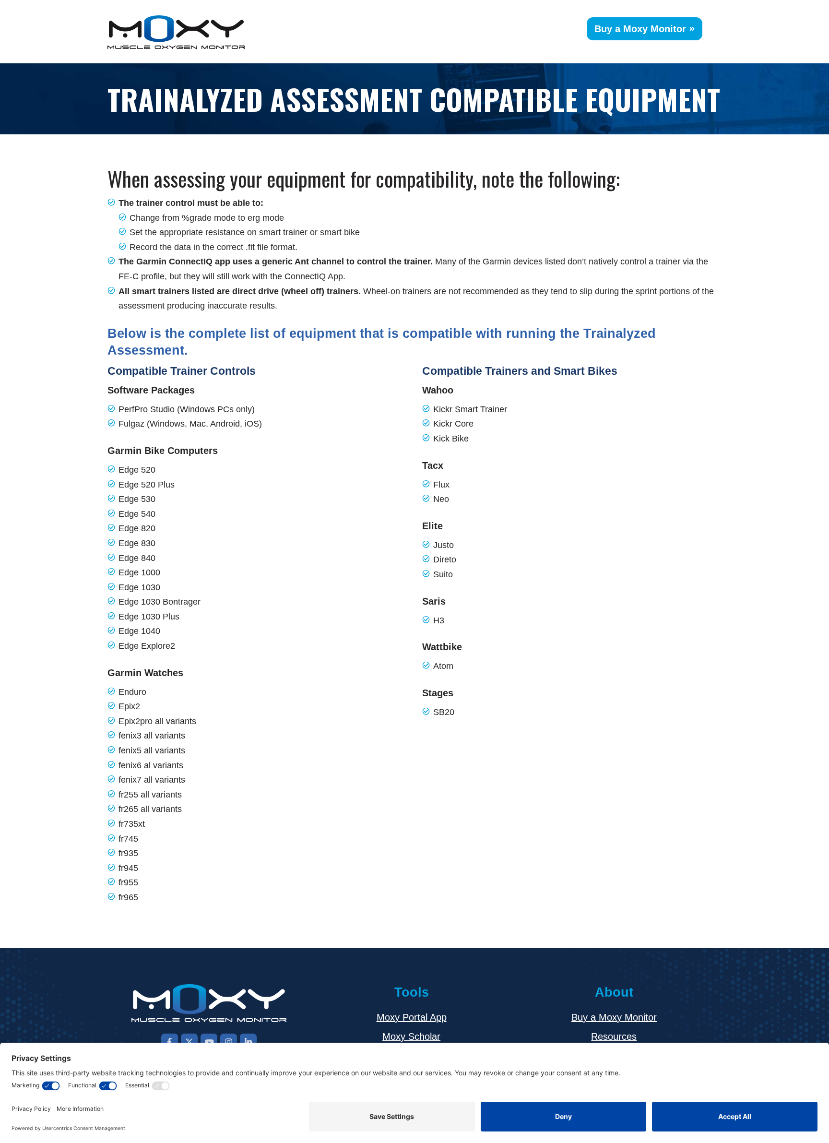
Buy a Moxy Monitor (640, 29)
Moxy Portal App (412, 1017)
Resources (614, 1036)
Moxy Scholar (411, 1036)
